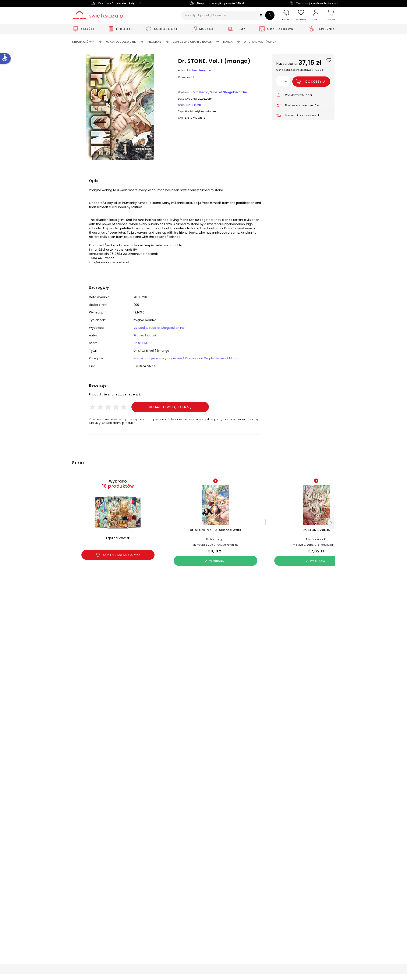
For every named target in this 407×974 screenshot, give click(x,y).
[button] (261, 15)
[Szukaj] (270, 15)
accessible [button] (5, 58)
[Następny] (331, 523)
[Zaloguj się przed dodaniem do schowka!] (328, 60)
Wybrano (217, 561)
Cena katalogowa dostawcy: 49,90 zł (300, 69)
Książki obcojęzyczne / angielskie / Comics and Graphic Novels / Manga (186, 358)
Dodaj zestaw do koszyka (121, 555)
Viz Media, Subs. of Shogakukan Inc (220, 92)
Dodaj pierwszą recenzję (170, 407)
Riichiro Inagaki (199, 70)
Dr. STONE (193, 105)
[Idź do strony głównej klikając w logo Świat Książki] (98, 15)
